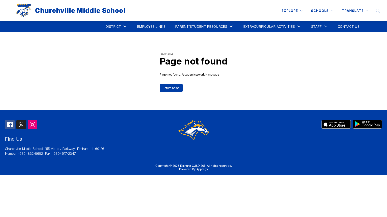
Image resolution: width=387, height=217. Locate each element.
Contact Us (349, 27)
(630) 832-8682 (30, 153)
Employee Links (151, 27)
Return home (171, 88)
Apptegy (202, 169)
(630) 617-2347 (64, 153)
